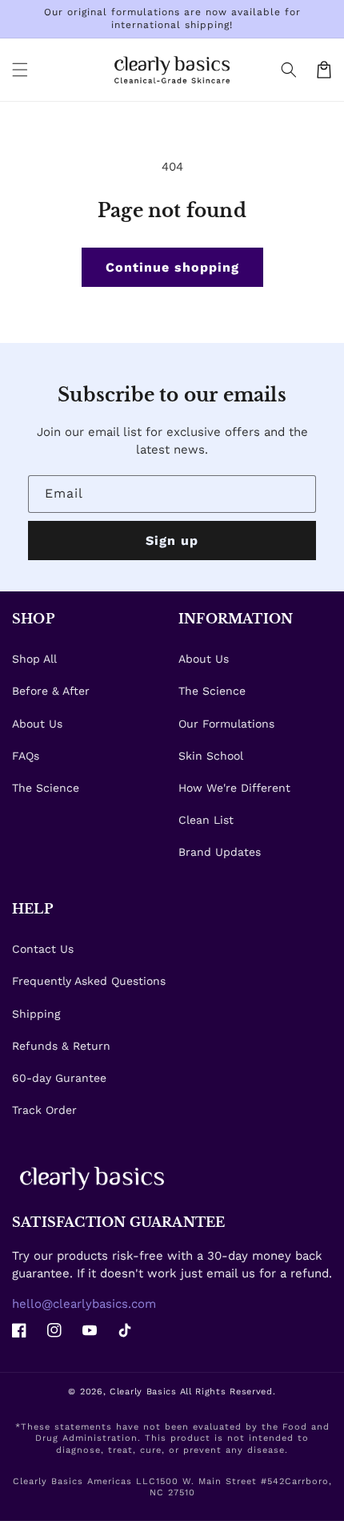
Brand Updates (219, 851)
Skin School (210, 755)
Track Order (44, 1109)
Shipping (36, 1013)
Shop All (34, 658)
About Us (37, 723)
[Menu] (20, 69)
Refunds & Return (61, 1045)
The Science (45, 787)
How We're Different (234, 787)
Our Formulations (226, 723)
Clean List (206, 819)
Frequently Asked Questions (89, 980)
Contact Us (43, 948)
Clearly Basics (143, 1391)
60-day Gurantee (59, 1077)
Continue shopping (172, 267)
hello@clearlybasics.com (84, 1304)
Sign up (172, 540)
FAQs (25, 755)
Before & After (51, 690)
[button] (288, 69)
